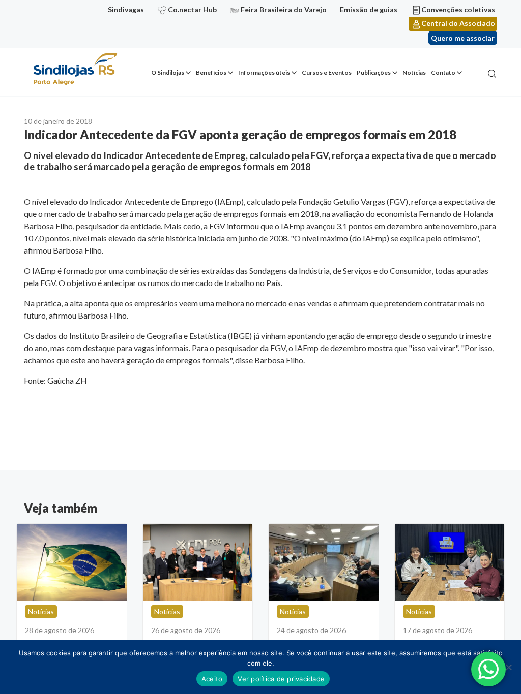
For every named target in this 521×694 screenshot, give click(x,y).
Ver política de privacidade (281, 679)
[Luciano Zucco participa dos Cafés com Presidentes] (324, 562)
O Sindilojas (167, 72)
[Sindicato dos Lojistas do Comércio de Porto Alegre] (75, 70)
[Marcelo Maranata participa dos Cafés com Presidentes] (198, 562)
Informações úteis (264, 72)
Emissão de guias (368, 9)
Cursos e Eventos (327, 72)
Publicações (374, 72)
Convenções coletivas (458, 9)
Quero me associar (463, 38)
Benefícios (211, 72)
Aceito (212, 679)
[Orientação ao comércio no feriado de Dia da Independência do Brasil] (72, 562)
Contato (443, 72)
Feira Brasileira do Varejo (284, 9)
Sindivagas (126, 9)
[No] (508, 667)
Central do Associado (458, 23)
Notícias (414, 72)
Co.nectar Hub (192, 9)
